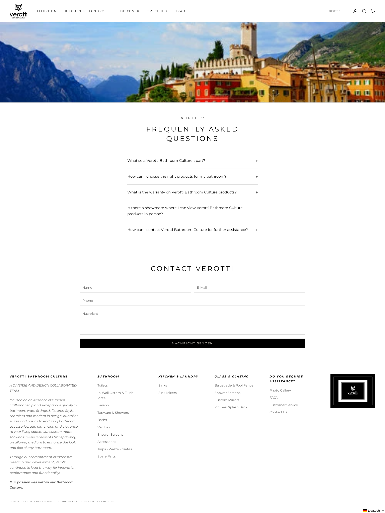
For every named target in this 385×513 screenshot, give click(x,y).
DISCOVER (130, 11)
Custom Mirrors (227, 400)
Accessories (106, 442)
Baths (102, 420)
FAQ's (274, 398)
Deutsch (336, 11)
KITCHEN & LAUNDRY (84, 11)
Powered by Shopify (97, 501)
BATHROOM (46, 11)
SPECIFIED (157, 11)
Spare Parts (106, 456)
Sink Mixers (167, 393)
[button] (374, 510)
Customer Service (284, 405)
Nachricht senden (192, 343)
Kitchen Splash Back (231, 407)
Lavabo (103, 405)
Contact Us (278, 412)
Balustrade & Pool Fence (234, 385)
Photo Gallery (280, 390)
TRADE (181, 11)
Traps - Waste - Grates (114, 449)
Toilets (102, 385)
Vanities (103, 427)
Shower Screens (110, 434)
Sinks (162, 385)
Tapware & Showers (113, 413)
